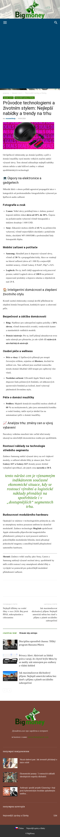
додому (6, 93)
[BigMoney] (30, 9)
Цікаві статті (17, 93)
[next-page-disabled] (9, 690)
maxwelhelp (10, 118)
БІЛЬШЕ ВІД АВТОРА (28, 633)
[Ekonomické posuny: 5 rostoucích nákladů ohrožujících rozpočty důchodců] (10, 777)
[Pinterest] (19, 590)
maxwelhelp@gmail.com (38, 737)
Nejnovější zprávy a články (35, 93)
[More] (33, 590)
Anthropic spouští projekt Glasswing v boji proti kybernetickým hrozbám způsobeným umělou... (37, 791)
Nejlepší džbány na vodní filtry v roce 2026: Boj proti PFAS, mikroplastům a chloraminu (15, 613)
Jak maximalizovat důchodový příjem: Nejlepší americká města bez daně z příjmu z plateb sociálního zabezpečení (44, 614)
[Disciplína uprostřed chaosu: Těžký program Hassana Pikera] (10, 645)
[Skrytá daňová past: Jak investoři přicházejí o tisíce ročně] (10, 763)
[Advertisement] (30, 58)
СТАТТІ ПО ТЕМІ (9, 633)
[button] (5, 23)
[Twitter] (12, 590)
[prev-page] (5, 690)
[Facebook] (6, 590)
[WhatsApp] (26, 590)
